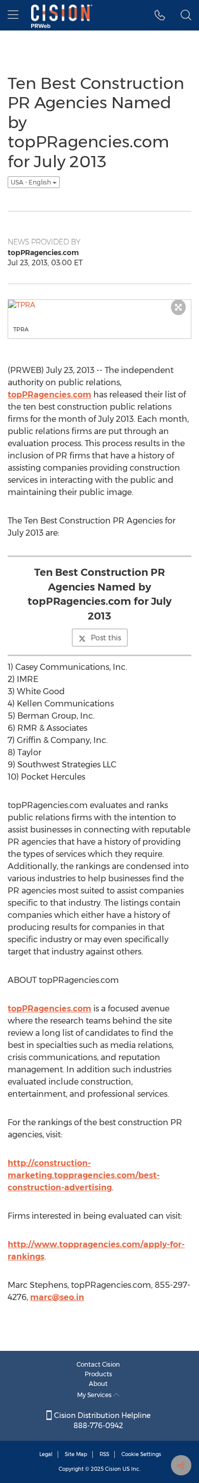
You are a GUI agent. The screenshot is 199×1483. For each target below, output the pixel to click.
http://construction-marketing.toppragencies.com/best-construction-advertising (84, 1175)
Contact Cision (98, 1364)
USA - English (32, 182)
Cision (113, 1469)
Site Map (76, 1454)
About (98, 1383)
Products (98, 1374)
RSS (104, 1454)
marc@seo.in (57, 1297)
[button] (160, 15)
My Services (95, 1395)
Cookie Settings (141, 1454)
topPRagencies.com (49, 394)
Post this (106, 637)
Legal (46, 1454)
